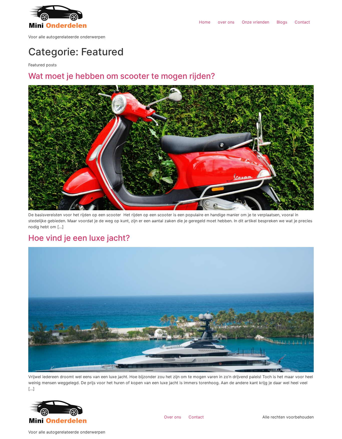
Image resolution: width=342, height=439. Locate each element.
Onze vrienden (255, 22)
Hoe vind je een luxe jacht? (79, 238)
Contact (302, 22)
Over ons (172, 416)
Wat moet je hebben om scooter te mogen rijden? (121, 76)
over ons (226, 22)
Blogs (282, 22)
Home (204, 22)
